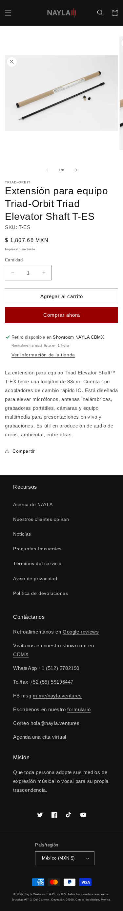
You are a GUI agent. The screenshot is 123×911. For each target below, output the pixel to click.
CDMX (21, 654)
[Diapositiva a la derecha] (76, 170)
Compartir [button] (23, 451)
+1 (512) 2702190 (58, 668)
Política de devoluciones (40, 593)
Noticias (22, 534)
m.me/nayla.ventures (57, 695)
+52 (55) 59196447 (51, 682)
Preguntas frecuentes (37, 548)
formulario (79, 709)
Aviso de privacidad (35, 578)
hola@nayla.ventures (55, 723)
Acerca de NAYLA (33, 504)
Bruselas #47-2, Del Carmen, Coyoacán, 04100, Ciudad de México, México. (62, 899)
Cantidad (14, 259)
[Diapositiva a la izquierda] (47, 170)
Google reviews (81, 632)
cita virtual (54, 737)
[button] (8, 13)
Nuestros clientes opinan (41, 519)
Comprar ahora (61, 315)
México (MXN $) (58, 858)
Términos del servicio (37, 563)
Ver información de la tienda (43, 354)
